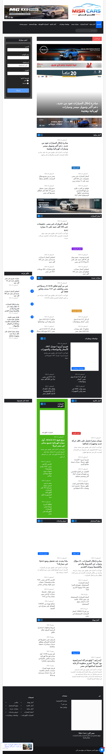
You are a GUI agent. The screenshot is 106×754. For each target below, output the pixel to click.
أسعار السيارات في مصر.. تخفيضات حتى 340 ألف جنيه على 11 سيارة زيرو (80, 178)
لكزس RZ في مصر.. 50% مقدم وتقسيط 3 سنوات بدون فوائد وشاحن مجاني (46, 582)
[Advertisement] (18, 258)
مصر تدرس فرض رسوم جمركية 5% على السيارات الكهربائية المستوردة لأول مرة (46, 490)
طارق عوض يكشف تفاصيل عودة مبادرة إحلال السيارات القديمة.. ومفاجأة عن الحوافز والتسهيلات (12, 321)
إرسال (18, 90)
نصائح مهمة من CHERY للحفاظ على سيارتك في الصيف (46, 606)
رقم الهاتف (25, 54)
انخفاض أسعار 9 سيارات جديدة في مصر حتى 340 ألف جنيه (47, 259)
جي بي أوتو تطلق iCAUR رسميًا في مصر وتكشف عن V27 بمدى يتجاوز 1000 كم (52, 289)
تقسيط (25, 83)
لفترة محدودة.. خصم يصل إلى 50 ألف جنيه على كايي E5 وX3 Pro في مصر (80, 259)
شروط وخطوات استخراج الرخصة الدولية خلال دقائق (46, 630)
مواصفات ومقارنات (64, 24)
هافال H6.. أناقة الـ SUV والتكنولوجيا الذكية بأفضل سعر (48, 391)
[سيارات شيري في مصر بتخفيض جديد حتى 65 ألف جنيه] (26, 283)
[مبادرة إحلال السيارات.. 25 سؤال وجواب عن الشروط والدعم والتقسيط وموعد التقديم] (26, 309)
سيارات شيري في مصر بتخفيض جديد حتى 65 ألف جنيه (12, 281)
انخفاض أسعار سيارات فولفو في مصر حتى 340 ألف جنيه (80, 271)
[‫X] (89, 741)
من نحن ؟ (64, 704)
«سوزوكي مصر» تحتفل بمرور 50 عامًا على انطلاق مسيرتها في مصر (46, 190)
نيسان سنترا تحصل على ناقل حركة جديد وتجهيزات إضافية (12, 334)
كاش (25, 80)
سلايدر (16, 702)
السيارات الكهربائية (43, 24)
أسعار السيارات (84, 24)
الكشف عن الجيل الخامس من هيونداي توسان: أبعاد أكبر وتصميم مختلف (80, 474)
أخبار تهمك (95, 620)
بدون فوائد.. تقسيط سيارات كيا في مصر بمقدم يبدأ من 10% (48, 594)
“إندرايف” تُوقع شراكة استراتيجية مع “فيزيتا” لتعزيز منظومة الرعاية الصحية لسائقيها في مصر (87, 663)
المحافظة (25, 62)
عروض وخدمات (23, 24)
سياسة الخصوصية (61, 701)
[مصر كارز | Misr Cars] (86, 9)
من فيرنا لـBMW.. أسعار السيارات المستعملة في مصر (80, 613)
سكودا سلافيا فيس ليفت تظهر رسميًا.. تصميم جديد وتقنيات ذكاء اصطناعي (80, 486)
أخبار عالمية (53, 24)
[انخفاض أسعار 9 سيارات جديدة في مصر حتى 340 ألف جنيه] (26, 296)
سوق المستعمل (33, 24)
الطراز (26, 70)
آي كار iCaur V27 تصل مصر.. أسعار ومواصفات (78, 379)
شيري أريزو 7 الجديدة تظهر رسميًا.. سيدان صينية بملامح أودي (80, 462)
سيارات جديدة (75, 24)
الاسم (26, 46)
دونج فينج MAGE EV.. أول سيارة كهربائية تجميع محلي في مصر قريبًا (53, 443)
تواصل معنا (63, 707)
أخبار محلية (92, 24)
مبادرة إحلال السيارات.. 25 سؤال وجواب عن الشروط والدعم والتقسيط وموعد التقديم (88, 564)
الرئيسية (99, 24)
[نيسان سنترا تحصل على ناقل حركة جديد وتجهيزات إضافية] (26, 336)
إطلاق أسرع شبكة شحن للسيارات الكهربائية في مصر (47, 509)
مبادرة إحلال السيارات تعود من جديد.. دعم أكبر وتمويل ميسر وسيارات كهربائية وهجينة (77, 107)
